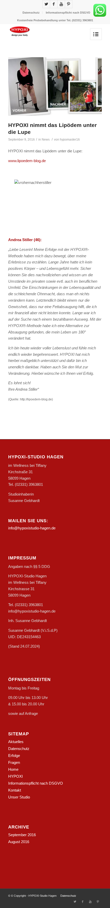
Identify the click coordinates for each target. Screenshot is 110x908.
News (46, 139)
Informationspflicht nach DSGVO (68, 12)
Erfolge (14, 755)
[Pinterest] (68, 4)
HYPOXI (15, 776)
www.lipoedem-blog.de (27, 161)
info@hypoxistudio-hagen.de (32, 528)
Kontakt (14, 790)
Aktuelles (16, 741)
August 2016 (18, 842)
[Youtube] (61, 4)
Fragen (14, 762)
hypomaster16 (70, 139)
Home (13, 769)
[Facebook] (53, 4)
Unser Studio (19, 797)
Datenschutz (31, 12)
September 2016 (22, 835)
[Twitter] (46, 4)
